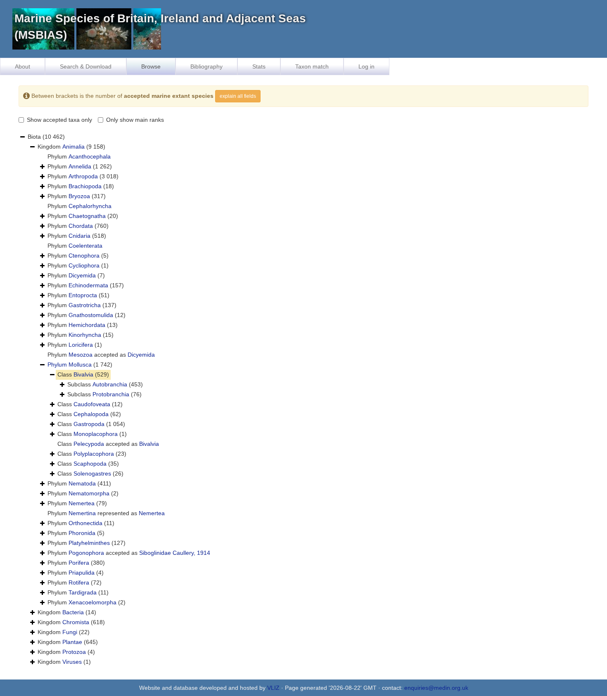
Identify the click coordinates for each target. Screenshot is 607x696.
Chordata (81, 226)
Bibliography (206, 66)
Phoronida (82, 533)
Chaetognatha (87, 216)
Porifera (79, 562)
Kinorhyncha (85, 334)
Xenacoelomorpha (92, 602)
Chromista (75, 622)
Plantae (72, 642)
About (22, 66)
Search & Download (85, 66)
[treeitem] (80, 365)
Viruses (72, 661)
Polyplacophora (94, 453)
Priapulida (82, 572)
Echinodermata (88, 285)
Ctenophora (84, 255)
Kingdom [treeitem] (71, 146)
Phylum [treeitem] (79, 156)
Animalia (73, 146)
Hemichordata (87, 325)
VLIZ (273, 687)
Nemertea (82, 503)
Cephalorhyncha (90, 206)
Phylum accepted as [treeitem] (101, 354)
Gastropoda (89, 424)
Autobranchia (109, 384)
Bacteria (73, 612)
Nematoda (82, 483)
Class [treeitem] (83, 374)
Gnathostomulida (91, 315)
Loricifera (81, 344)
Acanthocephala (90, 156)
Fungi (69, 632)
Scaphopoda (90, 463)
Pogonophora (86, 552)
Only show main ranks (135, 119)
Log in (366, 66)
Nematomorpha (89, 493)
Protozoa (74, 652)
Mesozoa (80, 354)
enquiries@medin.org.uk (436, 687)
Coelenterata (85, 245)
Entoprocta (83, 295)
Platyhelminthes (89, 543)
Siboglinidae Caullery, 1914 (174, 552)
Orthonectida (85, 523)
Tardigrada (83, 592)
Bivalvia (83, 374)
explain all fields (238, 96)
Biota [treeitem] (46, 136)
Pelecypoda (89, 443)
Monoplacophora (96, 434)
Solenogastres (92, 473)
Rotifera (79, 582)
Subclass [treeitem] (105, 384)
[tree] (303, 399)
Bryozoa (79, 196)
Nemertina (82, 513)
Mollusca (80, 364)
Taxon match (312, 66)
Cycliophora (84, 265)
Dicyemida (82, 275)
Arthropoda (83, 176)
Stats (259, 66)
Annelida (80, 166)
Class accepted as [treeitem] (108, 443)
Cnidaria (79, 235)
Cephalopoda (91, 414)
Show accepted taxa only (59, 119)
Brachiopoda (85, 186)
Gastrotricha (85, 305)
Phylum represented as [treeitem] (106, 513)
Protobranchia (110, 394)
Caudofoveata (92, 404)
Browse (151, 66)
